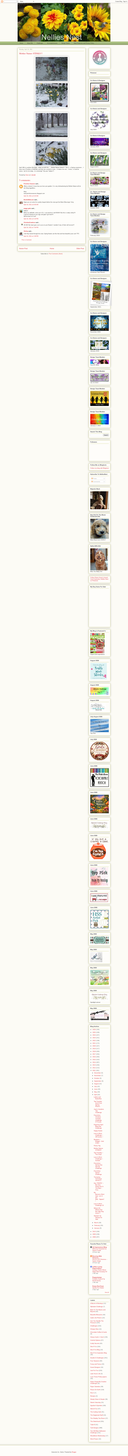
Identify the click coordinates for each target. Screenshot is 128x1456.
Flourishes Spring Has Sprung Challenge (98, 1165)
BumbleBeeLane (29, 199)
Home (21, 43)
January (97, 1228)
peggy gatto (27, 208)
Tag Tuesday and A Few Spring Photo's (98, 1104)
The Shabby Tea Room (97, 1418)
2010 (94, 1231)
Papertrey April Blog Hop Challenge (98, 1126)
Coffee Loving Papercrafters (97, 1267)
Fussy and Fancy (95, 1364)
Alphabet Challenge (96, 1306)
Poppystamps (97, 1277)
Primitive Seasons (29, 183)
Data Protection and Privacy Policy (84, 43)
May (95, 1092)
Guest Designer (95, 1367)
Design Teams (66, 43)
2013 (94, 1065)
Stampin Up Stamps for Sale (98, 1217)
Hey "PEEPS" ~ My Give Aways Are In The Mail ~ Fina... (99, 1186)
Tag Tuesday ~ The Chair (98, 1153)
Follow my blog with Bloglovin (99, 468)
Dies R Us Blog (95, 1349)
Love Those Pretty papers (98, 1377)
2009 (94, 1234)
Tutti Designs (94, 1428)
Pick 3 (92, 1393)
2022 (94, 1040)
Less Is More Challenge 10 (99, 1204)
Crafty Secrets (94, 1343)
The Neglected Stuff (96, 1415)
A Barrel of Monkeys (96, 1303)
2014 (94, 1062)
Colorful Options (95, 1340)
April (95, 1094)
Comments (96, 481)
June (96, 1089)
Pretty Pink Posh (98, 1286)
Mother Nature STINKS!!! (98, 1149)
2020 (94, 1046)
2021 (94, 1043)
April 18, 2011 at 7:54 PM (31, 227)
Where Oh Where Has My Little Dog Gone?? (99, 1210)
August (96, 1084)
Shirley (26, 231)
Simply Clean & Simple (97, 1399)
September (98, 1081)
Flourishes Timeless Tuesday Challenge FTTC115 (98, 1118)
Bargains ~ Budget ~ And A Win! (99, 1141)
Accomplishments (52, 43)
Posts (95, 478)
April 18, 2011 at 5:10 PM (31, 219)
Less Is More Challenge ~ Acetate (98, 1158)
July (95, 1086)
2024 (94, 1035)
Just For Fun (94, 1370)
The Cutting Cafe (95, 1412)
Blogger (74, 1452)
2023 (94, 1037)
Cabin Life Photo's (96, 1318)
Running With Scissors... (97, 1257)
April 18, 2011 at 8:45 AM (31, 204)
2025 (94, 1032)
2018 (94, 1051)
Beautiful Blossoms (96, 1314)
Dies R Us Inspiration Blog (98, 1353)
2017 (94, 1054)
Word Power (94, 1439)
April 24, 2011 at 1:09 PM (31, 236)
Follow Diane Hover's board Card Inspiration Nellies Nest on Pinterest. (99, 579)
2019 (94, 1048)
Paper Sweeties (95, 1386)
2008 (94, 1237)
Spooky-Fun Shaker (98, 1288)
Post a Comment (27, 240)
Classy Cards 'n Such (97, 1337)
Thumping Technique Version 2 (98, 1178)
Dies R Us (93, 1346)
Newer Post (23, 248)
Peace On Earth (95, 1389)
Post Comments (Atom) (55, 253)
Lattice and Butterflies (98, 1097)
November (97, 1075)
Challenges (40, 43)
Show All (107, 1292)
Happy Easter (98, 1131)
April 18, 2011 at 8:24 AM (31, 196)
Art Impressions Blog (99, 1247)
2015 (94, 1059)
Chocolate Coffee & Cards (98, 1332)
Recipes (92, 1396)
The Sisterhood (95, 1421)
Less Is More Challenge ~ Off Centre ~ (98, 1135)
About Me (30, 43)
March (96, 1222)
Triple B (92, 1424)
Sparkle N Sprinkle (96, 1405)
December (97, 1073)
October (97, 1078)
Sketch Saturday (95, 1402)
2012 (94, 1068)
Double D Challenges (97, 1358)
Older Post (80, 248)
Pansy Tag (97, 1145)
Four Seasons (94, 1361)
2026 (94, 1029)
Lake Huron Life (95, 1373)
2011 (94, 1070)
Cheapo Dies (94, 1329)
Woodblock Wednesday (97, 1436)
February (97, 1225)
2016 (94, 1057)
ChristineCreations (29, 222)
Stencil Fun (93, 1408)
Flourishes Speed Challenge (98, 1172)
